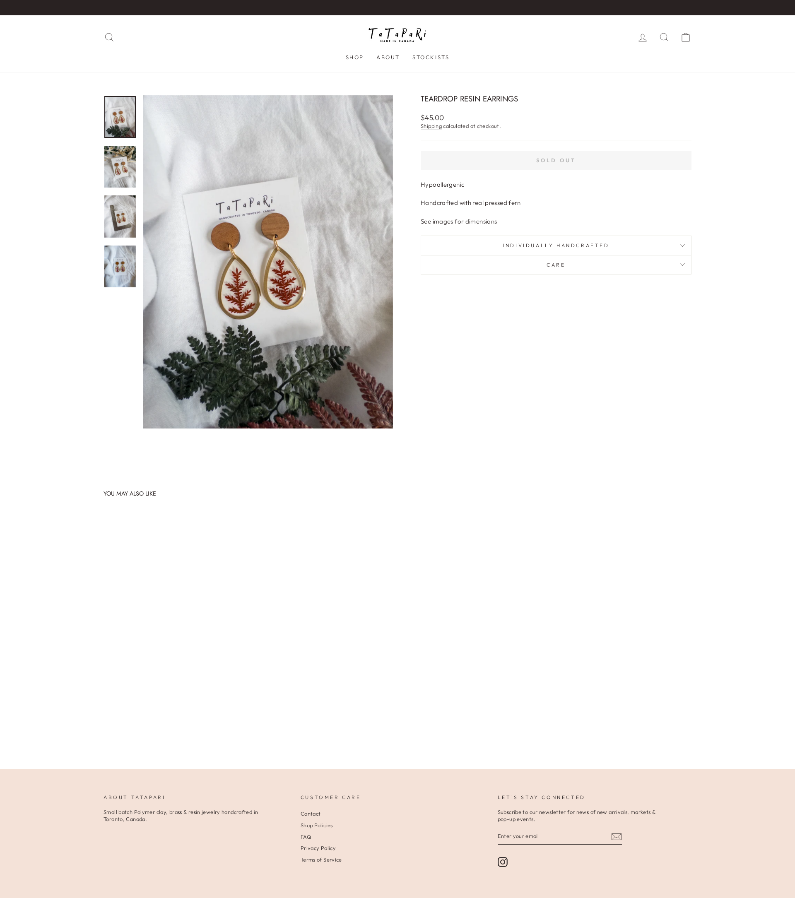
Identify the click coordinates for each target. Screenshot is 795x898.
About (388, 57)
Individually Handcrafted (556, 245)
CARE (556, 265)
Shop (355, 57)
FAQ (306, 836)
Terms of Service (321, 859)
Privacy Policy (318, 848)
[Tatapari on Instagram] (503, 862)
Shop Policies (317, 825)
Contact (311, 813)
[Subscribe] (616, 837)
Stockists (430, 57)
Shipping (431, 126)
